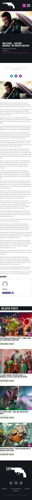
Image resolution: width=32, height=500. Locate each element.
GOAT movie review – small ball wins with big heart (14, 413)
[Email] (13, 293)
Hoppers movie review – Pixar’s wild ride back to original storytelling (15, 449)
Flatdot (4, 289)
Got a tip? (27, 488)
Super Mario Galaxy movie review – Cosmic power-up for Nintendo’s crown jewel (15, 339)
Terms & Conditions (16, 488)
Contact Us (16, 490)
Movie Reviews (10, 68)
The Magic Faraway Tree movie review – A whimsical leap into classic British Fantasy (13, 376)
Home (5, 68)
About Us (4, 488)
